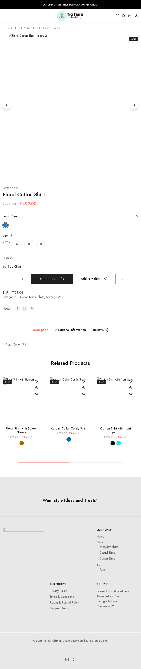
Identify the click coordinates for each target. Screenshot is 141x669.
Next (134, 105)
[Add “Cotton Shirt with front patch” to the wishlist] (130, 382)
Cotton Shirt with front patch (115, 430)
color (10, 216)
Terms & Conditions (62, 597)
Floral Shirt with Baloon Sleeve (21, 430)
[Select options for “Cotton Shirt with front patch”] (130, 388)
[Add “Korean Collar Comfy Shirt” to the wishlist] (83, 382)
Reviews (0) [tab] (100, 330)
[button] (5, 225)
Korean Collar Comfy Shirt (68, 428)
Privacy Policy (58, 591)
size (7, 235)
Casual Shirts (107, 553)
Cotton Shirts (30, 28)
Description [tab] (40, 330)
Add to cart (48, 279)
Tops (100, 565)
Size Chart (14, 266)
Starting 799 (53, 297)
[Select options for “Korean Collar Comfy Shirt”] (83, 388)
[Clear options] (136, 216)
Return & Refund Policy (64, 602)
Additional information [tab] (70, 330)
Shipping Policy (59, 608)
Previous (7, 105)
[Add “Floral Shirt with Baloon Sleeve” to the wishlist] (36, 382)
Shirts (16, 28)
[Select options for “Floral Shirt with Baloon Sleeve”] (36, 388)
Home (6, 28)
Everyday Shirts (109, 547)
